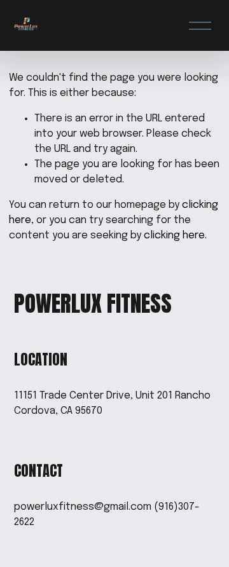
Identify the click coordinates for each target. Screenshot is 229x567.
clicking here (174, 235)
